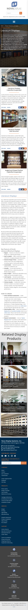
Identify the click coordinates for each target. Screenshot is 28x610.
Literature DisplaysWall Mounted (14, 130)
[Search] (20, 13)
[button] (14, 22)
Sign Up (23, 463)
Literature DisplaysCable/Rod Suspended (14, 89)
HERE (23, 16)
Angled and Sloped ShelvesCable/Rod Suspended (14, 171)
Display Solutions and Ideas (11, 26)
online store (23, 306)
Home (2, 26)
